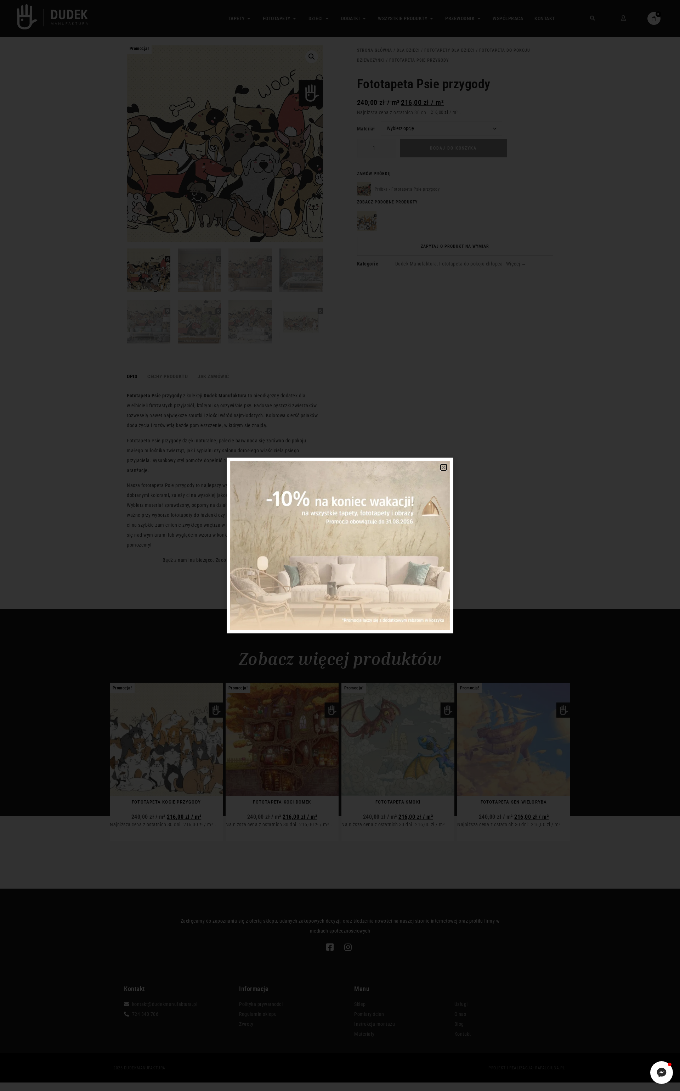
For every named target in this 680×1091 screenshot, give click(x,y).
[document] (340, 545)
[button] (444, 467)
